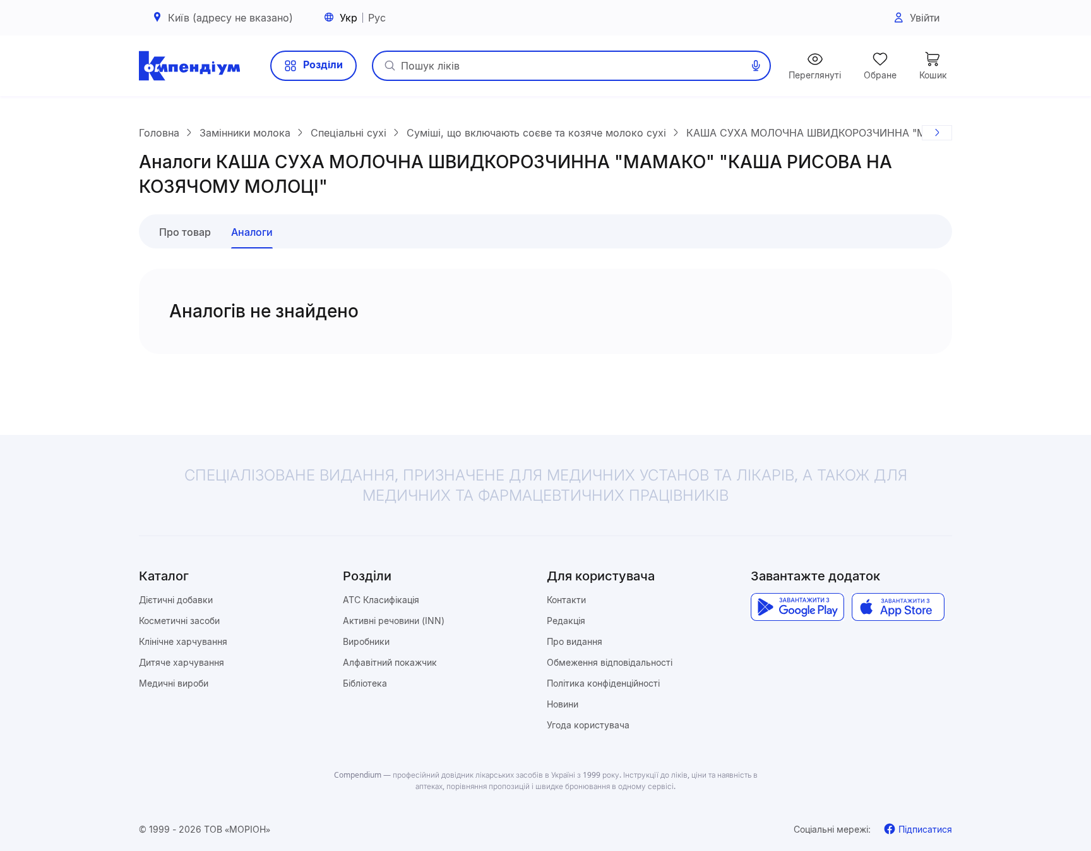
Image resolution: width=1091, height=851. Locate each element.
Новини (562, 704)
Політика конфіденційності (603, 683)
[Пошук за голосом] (755, 65)
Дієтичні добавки (176, 599)
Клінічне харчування (183, 641)
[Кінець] (937, 132)
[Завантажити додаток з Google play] (797, 607)
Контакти (566, 599)
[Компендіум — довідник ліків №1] (189, 66)
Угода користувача (588, 724)
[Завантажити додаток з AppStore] (898, 607)
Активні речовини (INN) (393, 620)
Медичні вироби (173, 683)
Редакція (566, 620)
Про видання (574, 641)
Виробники (366, 641)
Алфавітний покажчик (390, 662)
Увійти (924, 17)
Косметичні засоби (179, 620)
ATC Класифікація (381, 599)
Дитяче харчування (181, 662)
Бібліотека (365, 683)
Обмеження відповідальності (609, 662)
